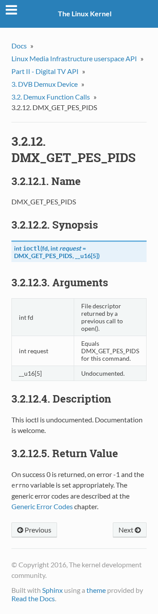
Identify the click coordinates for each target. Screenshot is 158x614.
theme (96, 590)
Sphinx (52, 590)
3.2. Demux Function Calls (50, 96)
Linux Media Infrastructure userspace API (74, 58)
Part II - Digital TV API (45, 71)
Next (126, 529)
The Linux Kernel (84, 13)
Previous (37, 529)
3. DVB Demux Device (44, 84)
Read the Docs (33, 598)
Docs (19, 45)
